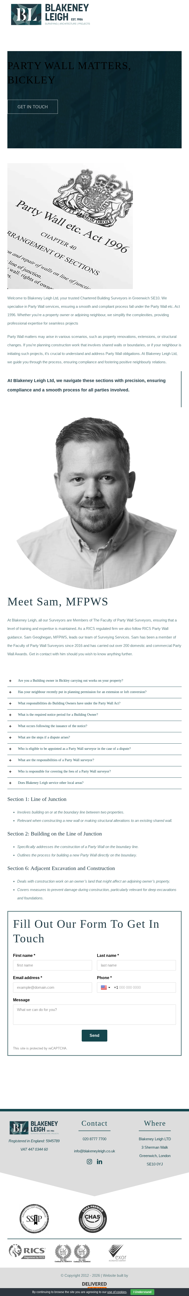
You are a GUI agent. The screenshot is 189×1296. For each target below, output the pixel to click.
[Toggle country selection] (106, 987)
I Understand (142, 1292)
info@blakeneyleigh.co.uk (94, 1151)
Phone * (104, 978)
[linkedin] (99, 1161)
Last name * (108, 955)
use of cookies (116, 1292)
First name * (24, 955)
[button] (94, 681)
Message (21, 1000)
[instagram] (89, 1161)
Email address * (27, 978)
